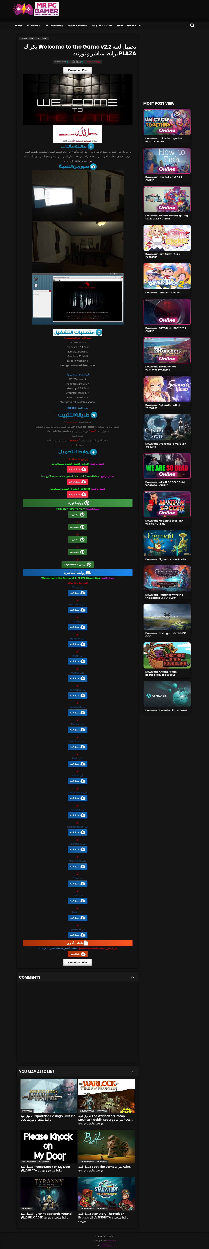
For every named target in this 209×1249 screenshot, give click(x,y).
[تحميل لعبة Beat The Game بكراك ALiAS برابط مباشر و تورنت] (106, 1146)
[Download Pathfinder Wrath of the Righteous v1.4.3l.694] (167, 578)
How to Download (130, 25)
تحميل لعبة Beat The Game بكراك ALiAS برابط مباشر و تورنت (104, 1168)
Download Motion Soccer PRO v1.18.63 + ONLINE (164, 522)
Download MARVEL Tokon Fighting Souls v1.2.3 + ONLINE (166, 217)
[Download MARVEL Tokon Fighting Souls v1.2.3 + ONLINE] (167, 199)
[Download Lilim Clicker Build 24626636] (167, 238)
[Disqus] (78, 1023)
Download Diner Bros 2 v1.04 (162, 292)
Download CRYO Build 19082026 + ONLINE (165, 329)
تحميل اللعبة (74, 593)
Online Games (54, 25)
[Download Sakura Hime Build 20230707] (167, 389)
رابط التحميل (75, 954)
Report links (92, 61)
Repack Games (77, 25)
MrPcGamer (106, 1245)
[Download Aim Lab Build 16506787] (167, 694)
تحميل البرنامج (74, 469)
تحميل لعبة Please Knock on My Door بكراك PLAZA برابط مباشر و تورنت (45, 1168)
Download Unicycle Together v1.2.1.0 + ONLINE (163, 140)
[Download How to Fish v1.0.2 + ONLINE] (167, 161)
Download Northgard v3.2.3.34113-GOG (166, 635)
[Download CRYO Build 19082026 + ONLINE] (167, 312)
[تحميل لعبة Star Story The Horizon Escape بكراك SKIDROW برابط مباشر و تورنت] (106, 1194)
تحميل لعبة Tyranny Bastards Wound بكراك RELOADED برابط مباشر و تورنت (46, 1216)
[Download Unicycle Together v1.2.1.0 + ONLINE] (167, 122)
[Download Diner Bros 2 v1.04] (167, 276)
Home (18, 25)
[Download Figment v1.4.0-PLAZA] (167, 543)
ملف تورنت (74, 514)
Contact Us (101, 1236)
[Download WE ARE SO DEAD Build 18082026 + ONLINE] (167, 466)
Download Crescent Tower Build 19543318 (165, 445)
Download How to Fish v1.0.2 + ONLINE (163, 178)
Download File (77, 70)
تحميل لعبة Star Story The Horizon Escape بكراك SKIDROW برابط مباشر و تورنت (103, 1217)
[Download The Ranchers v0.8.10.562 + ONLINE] (167, 350)
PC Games (33, 25)
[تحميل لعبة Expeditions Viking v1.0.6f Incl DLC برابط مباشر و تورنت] (49, 1096)
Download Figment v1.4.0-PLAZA (165, 559)
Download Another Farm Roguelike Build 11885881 (161, 673)
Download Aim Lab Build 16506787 (166, 710)
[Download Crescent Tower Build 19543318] (167, 427)
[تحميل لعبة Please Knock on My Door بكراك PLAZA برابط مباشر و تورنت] (49, 1146)
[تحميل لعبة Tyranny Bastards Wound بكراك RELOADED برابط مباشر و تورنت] (49, 1194)
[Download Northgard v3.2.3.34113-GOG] (167, 617)
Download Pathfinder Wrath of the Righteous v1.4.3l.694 (165, 596)
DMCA (111, 1236)
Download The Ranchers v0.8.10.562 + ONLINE (160, 368)
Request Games (102, 25)
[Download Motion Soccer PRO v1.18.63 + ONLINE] (167, 504)
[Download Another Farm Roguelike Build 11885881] (167, 655)
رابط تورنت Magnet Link (74, 564)
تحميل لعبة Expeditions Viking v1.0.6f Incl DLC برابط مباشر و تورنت (48, 1118)
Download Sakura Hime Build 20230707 (163, 406)
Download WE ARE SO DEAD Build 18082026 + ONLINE (165, 483)
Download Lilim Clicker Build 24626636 (162, 255)
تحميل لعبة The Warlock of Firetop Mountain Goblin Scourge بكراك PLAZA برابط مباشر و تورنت (105, 1119)
